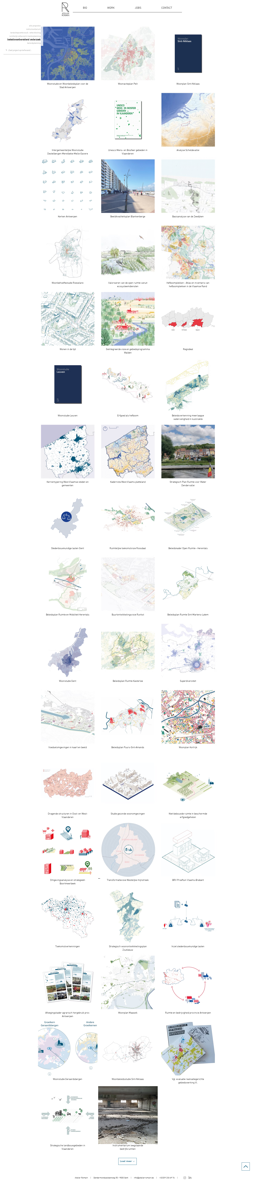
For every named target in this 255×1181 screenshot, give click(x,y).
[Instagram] (184, 1177)
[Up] (246, 1166)
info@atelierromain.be (144, 1178)
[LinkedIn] (190, 1177)
